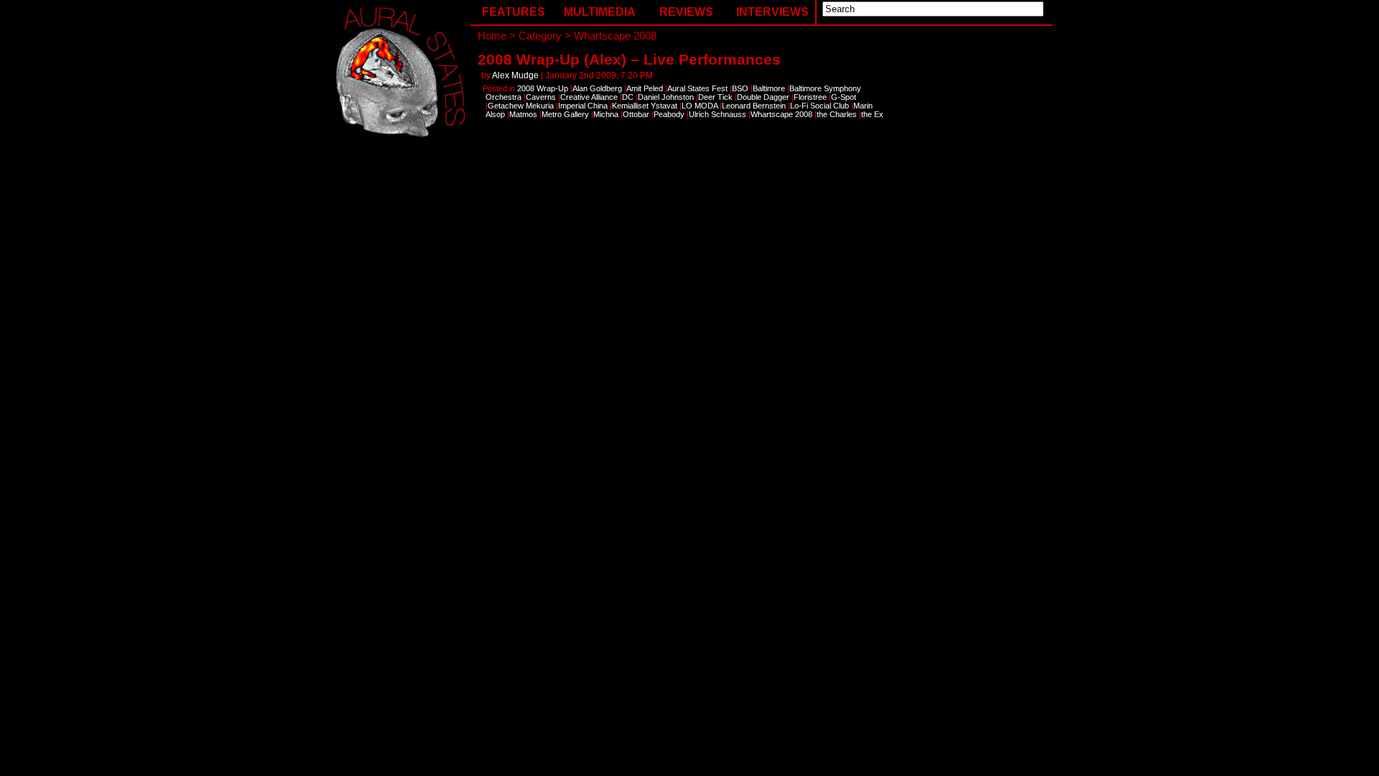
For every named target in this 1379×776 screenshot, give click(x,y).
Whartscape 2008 (781, 114)
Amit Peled (644, 88)
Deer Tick (715, 97)
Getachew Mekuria (521, 105)
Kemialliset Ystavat (644, 105)
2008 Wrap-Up (542, 88)
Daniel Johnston (666, 97)
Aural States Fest (697, 88)
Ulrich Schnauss (717, 114)
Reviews (686, 12)
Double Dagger (763, 97)
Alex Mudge (515, 75)
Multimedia (600, 12)
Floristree (810, 97)
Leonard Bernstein (754, 105)
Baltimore (769, 88)
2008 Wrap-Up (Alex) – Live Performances (629, 59)
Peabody (669, 114)
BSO (740, 88)
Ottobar (636, 114)
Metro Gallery (565, 114)
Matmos (523, 114)
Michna (605, 114)
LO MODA (700, 105)
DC (627, 97)
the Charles (837, 114)
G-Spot (843, 97)
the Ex (872, 114)
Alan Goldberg (597, 88)
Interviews (772, 12)
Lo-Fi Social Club (819, 105)
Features (513, 12)
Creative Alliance (589, 97)
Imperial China (583, 105)
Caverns (541, 97)
